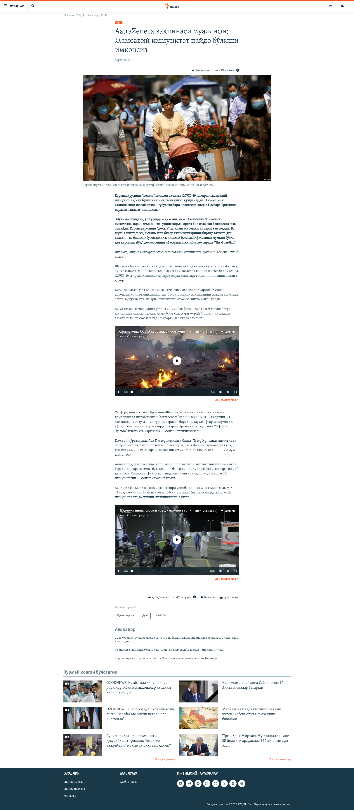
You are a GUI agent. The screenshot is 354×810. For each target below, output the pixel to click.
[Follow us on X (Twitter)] (224, 783)
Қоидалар (69, 796)
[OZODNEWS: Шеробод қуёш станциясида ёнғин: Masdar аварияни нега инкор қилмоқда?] (82, 718)
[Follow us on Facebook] (198, 783)
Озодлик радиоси (138, 336)
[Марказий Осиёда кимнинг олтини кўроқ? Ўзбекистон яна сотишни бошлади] (198, 718)
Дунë (119, 23)
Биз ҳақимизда (73, 782)
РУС (331, 6)
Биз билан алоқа (74, 789)
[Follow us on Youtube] (180, 783)
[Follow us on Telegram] (189, 783)
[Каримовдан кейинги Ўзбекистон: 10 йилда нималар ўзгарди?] (198, 691)
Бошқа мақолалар (280, 759)
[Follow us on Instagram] (206, 783)
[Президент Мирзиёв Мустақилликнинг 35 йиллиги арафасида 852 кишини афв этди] (198, 745)
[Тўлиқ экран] (235, 392)
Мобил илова (128, 782)
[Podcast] (241, 783)
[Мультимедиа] (342, 6)
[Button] (201, 70)
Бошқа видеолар (165, 759)
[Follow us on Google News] (232, 783)
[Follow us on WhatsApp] (215, 783)
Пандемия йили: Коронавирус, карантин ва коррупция (161, 510)
